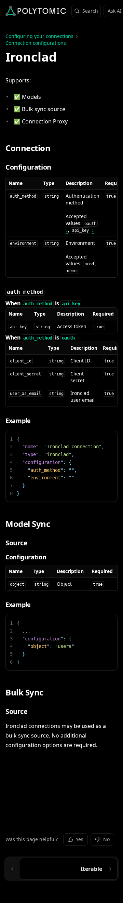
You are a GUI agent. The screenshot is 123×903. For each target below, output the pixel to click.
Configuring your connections (39, 36)
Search (90, 11)
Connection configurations (35, 43)
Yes (79, 839)
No (106, 839)
